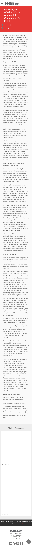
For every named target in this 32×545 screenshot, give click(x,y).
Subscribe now (26, 503)
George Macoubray (9, 207)
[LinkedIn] (10, 522)
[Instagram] (18, 522)
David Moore (7, 78)
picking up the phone (9, 209)
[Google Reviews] (14, 522)
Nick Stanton (21, 207)
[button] (5, 22)
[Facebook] (21, 522)
